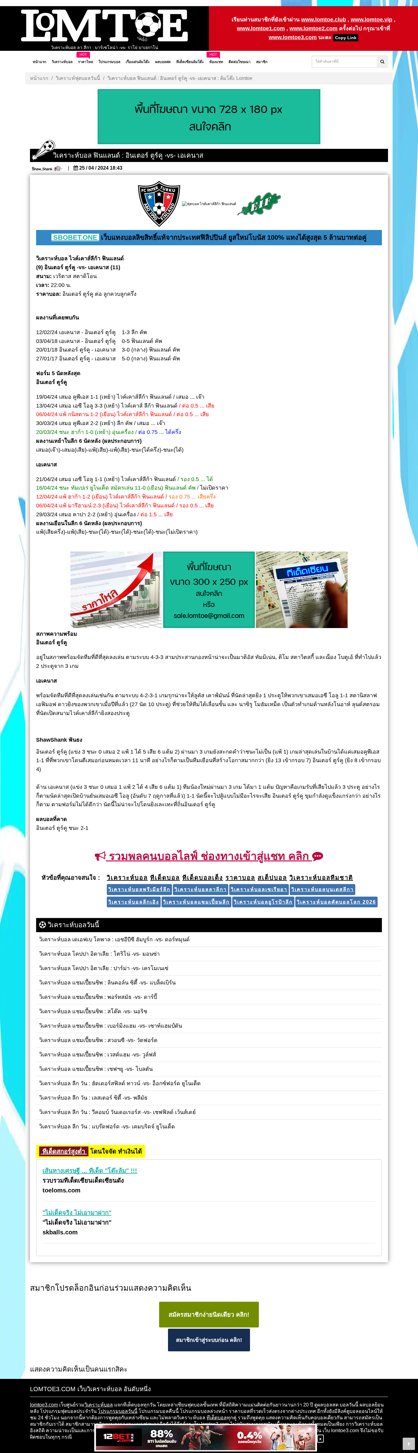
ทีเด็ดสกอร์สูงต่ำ (64, 1151)
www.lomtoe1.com (261, 28)
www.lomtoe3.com (293, 37)
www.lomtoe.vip (371, 20)
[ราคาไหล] (116, 590)
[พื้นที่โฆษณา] (209, 590)
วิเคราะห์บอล (98, 1404)
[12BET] (205, 1438)
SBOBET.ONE (75, 237)
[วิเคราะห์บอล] (209, 117)
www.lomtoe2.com (313, 28)
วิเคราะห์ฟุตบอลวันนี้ (78, 78)
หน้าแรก (39, 78)
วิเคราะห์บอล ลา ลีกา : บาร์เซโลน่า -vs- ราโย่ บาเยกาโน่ (104, 47)
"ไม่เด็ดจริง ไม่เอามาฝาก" (77, 1212)
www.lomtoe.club (323, 20)
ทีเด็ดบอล (217, 1417)
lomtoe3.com (44, 1404)
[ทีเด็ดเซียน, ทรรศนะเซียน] (302, 590)
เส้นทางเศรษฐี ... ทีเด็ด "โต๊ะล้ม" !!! (90, 1170)
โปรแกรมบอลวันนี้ (117, 1411)
